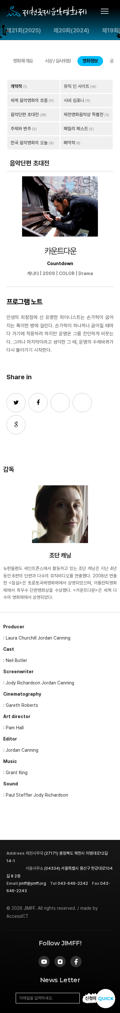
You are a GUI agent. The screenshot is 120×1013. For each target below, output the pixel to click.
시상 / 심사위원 (58, 61)
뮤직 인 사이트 (76, 86)
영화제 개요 (23, 61)
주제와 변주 (21, 128)
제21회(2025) (23, 30)
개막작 (16, 86)
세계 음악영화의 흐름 (29, 100)
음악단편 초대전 (25, 114)
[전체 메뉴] (107, 11)
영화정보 (90, 61)
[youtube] (44, 961)
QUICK (106, 998)
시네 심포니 (74, 100)
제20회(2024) (71, 30)
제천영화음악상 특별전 (83, 114)
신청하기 (92, 998)
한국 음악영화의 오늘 (29, 142)
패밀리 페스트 (76, 128)
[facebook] (76, 961)
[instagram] (60, 961)
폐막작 (69, 142)
